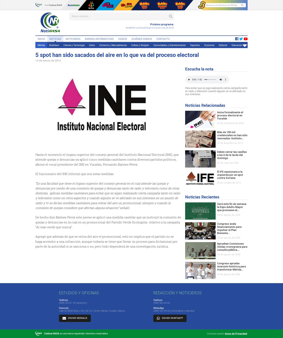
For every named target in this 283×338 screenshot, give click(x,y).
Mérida (41, 45)
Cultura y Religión (140, 45)
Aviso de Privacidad (236, 333)
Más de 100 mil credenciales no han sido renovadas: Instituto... (232, 135)
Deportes (195, 45)
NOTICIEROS (73, 38)
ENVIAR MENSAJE (77, 318)
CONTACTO (163, 38)
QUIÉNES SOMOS (141, 38)
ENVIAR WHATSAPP (172, 318)
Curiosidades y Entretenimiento (169, 45)
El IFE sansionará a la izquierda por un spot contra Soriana (230, 174)
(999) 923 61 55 (67, 303)
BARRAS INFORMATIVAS (99, 38)
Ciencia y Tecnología (74, 45)
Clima (92, 45)
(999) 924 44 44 (161, 303)
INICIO (41, 38)
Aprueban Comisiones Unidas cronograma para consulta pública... (232, 246)
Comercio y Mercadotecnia (113, 45)
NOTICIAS (55, 38)
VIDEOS (122, 38)
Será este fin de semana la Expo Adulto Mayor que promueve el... (231, 207)
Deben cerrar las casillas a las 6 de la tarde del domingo (232, 155)
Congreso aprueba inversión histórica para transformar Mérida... (231, 266)
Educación (237, 45)
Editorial (223, 45)
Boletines (54, 45)
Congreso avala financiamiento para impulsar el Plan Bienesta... (229, 228)
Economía (209, 45)
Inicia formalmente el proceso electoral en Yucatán (230, 115)
